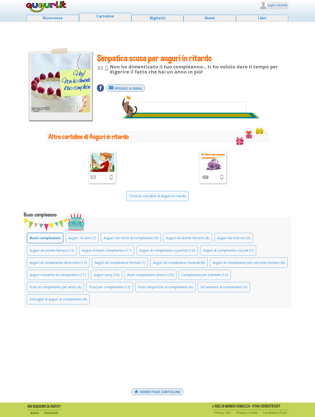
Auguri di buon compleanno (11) (107, 250)
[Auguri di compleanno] (213, 162)
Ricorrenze (53, 18)
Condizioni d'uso (275, 412)
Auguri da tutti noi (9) (233, 237)
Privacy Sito (222, 412)
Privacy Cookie (247, 412)
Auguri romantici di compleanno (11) (58, 274)
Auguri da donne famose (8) (188, 237)
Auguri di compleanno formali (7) (120, 262)
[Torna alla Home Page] (46, 7)
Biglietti (157, 18)
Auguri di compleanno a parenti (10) (167, 250)
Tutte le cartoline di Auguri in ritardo (157, 196)
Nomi (210, 18)
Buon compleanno (45, 237)
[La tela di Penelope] (102, 162)
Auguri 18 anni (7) (82, 237)
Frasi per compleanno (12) (110, 287)
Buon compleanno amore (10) (150, 274)
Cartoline (105, 16)
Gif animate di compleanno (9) (223, 287)
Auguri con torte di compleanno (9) (131, 237)
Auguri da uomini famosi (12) (52, 250)
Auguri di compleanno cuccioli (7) (228, 250)
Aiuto (34, 413)
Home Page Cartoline (159, 391)
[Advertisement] (157, 33)
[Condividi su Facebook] (100, 88)
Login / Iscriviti (277, 5)
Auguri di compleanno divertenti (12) (58, 262)
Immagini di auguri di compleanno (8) (58, 299)
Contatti (51, 413)
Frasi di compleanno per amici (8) (55, 287)
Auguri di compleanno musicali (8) (179, 262)
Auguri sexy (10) (106, 274)
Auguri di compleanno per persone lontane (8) (249, 262)
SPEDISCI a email (127, 88)
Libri (262, 18)
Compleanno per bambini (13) (204, 274)
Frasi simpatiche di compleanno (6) (165, 287)
